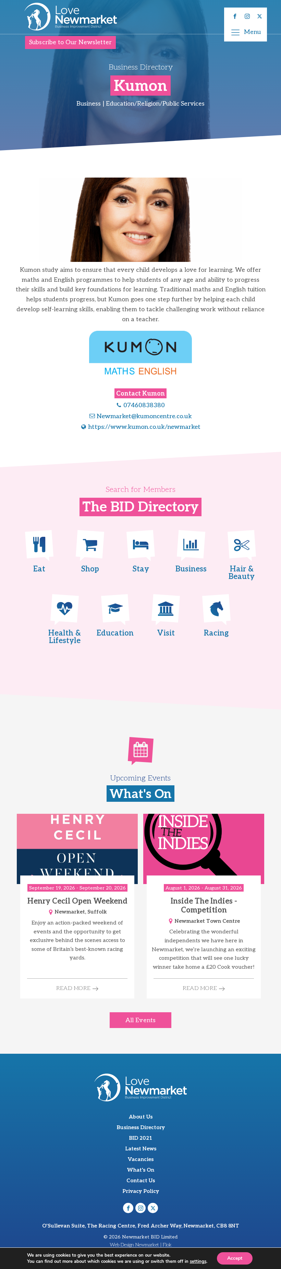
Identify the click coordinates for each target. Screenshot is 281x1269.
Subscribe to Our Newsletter (70, 42)
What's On (140, 1170)
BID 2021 (140, 1138)
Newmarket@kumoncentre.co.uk (144, 416)
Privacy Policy (140, 1191)
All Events (140, 1020)
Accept (234, 1258)
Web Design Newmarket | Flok (141, 1245)
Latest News (140, 1149)
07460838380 (144, 405)
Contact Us (140, 1180)
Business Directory (141, 1127)
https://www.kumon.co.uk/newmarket (144, 427)
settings (198, 1261)
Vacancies (141, 1159)
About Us (140, 1117)
